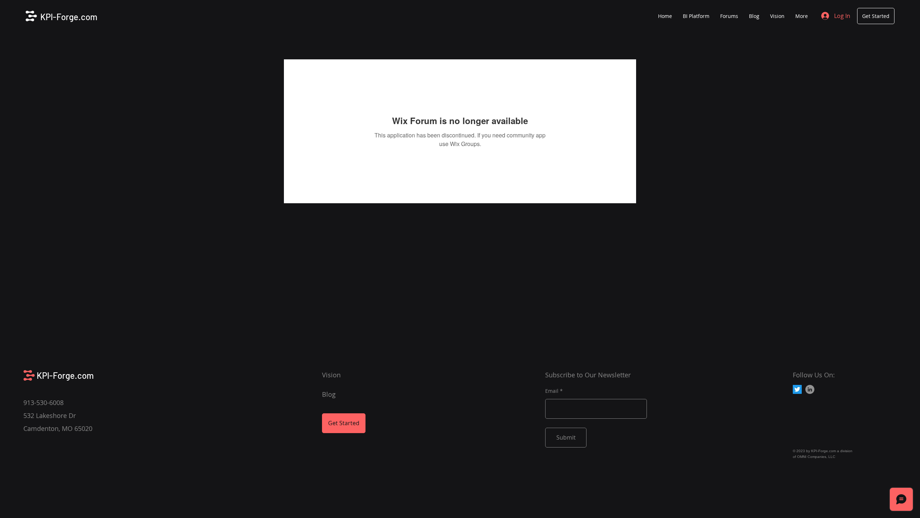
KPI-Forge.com (68, 17)
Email (551, 391)
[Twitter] (797, 389)
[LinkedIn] (809, 389)
